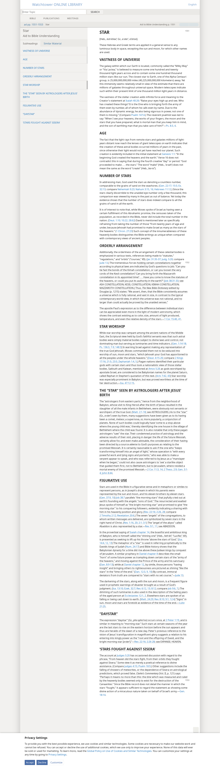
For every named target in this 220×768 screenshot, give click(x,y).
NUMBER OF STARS (33, 68)
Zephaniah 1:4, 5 (127, 361)
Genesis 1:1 (168, 154)
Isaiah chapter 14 (139, 532)
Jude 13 (104, 262)
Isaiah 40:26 (132, 100)
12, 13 (108, 543)
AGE (25, 59)
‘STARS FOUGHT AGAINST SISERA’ (41, 122)
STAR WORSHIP (31, 85)
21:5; (109, 361)
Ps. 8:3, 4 (171, 125)
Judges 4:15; (131, 666)
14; (161, 469)
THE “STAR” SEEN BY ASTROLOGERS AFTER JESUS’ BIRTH (50, 95)
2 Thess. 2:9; (170, 469)
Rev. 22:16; (150, 512)
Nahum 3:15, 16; (144, 189)
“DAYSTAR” (29, 114)
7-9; (112, 347)
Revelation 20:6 (125, 515)
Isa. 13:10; (118, 588)
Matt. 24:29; (147, 599)
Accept (30, 762)
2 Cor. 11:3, (153, 469)
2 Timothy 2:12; (108, 515)
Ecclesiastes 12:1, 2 (135, 595)
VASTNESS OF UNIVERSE (36, 50)
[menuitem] (196, 11)
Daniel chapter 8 (148, 553)
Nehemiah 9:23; (126, 189)
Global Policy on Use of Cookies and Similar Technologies (119, 751)
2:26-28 (150, 641)
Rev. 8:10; (159, 599)
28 (163, 512)
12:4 (172, 599)
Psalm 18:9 (144, 666)
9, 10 (149, 571)
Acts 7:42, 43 (163, 375)
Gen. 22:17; (166, 185)
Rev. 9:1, (149, 526)
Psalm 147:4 (138, 115)
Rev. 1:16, (129, 522)
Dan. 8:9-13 (106, 564)
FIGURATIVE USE (32, 105)
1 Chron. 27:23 (124, 231)
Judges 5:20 (123, 655)
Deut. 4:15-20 (155, 358)
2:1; (140, 522)
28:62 (131, 220)
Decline (42, 762)
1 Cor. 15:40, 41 (172, 319)
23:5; (115, 361)
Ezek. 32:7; (130, 588)
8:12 (153, 588)
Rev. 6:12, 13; (143, 588)
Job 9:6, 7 (173, 588)
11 (155, 526)
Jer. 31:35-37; (154, 259)
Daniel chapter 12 (134, 564)
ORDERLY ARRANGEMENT (37, 76)
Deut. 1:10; (115, 220)
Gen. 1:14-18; (179, 343)
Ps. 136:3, (105, 347)
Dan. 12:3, (140, 571)
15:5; (175, 185)
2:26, (159, 512)
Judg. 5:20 (167, 259)
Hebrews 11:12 (162, 189)
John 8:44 (106, 473)
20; (136, 522)
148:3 (118, 347)
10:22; (124, 220)
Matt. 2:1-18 (139, 412)
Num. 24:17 (132, 546)
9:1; (167, 599)
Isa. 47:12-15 (127, 383)
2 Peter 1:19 (172, 620)
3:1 (144, 522)
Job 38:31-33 (171, 280)
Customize (56, 762)
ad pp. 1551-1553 (33, 24)
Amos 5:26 (154, 368)
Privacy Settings (57, 754)
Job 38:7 (120, 497)
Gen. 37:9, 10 (107, 497)
